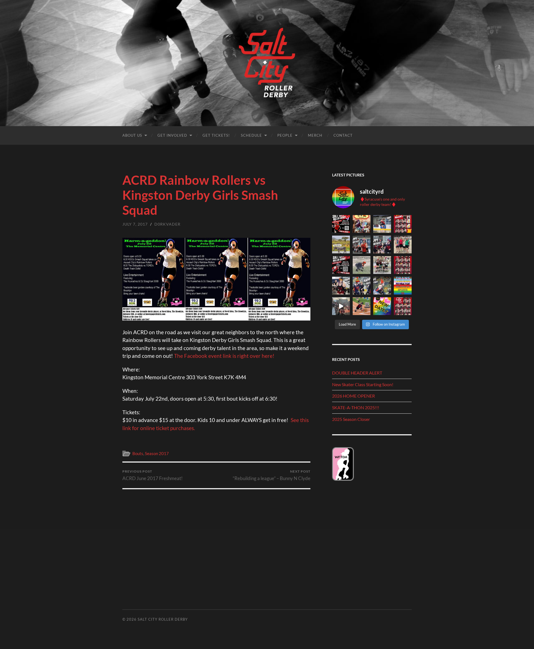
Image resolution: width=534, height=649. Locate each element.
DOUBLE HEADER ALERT (357, 372)
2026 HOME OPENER (353, 395)
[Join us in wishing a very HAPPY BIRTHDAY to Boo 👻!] (361, 285)
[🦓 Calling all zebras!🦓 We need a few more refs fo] (341, 244)
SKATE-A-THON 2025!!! (355, 407)
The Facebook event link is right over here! (224, 356)
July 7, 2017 (135, 224)
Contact (343, 135)
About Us (132, 135)
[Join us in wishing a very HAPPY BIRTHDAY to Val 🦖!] (341, 285)
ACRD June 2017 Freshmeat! (152, 475)
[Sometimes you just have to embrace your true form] (361, 265)
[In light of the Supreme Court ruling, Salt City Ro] (403, 285)
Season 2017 (157, 453)
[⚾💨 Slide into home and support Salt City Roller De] (361, 306)
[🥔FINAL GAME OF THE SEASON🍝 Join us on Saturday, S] (341, 224)
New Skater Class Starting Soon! (362, 384)
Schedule (251, 135)
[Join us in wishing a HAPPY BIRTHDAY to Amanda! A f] (382, 224)
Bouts (137, 453)
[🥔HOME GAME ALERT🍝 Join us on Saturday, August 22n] (341, 265)
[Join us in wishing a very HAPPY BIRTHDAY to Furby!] (382, 285)
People (285, 135)
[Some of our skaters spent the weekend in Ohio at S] (403, 244)
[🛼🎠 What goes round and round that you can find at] (361, 224)
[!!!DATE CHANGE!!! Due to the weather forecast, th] (382, 306)
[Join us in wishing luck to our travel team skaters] (403, 265)
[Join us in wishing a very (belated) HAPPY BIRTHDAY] (361, 244)
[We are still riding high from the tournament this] (382, 265)
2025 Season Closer (351, 419)
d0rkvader (167, 224)
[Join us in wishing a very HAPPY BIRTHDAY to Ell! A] (382, 244)
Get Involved (172, 135)
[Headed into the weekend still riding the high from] (341, 306)
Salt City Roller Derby (163, 619)
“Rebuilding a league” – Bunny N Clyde (271, 475)
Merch (315, 135)
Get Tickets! (216, 135)
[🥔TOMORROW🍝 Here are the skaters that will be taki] (403, 224)
